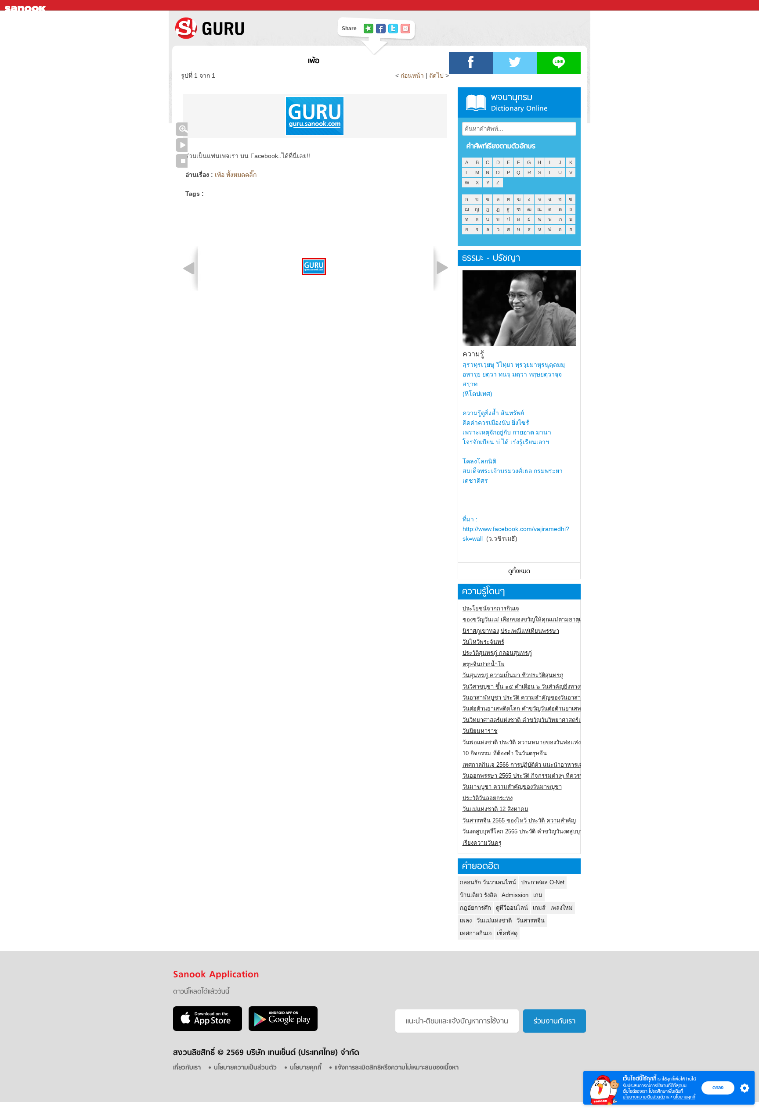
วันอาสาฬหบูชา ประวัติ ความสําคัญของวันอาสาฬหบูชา (531, 697)
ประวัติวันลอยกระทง (488, 798)
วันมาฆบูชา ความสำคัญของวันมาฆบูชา (512, 786)
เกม (537, 895)
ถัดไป (436, 75)
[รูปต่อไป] (442, 267)
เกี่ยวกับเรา (187, 1068)
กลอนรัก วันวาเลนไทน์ (488, 882)
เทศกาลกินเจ (476, 933)
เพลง (466, 920)
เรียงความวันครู (482, 843)
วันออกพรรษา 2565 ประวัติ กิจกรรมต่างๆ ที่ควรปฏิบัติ (528, 775)
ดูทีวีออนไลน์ (512, 907)
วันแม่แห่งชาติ (494, 920)
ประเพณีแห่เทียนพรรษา (530, 631)
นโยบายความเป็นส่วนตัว (644, 1097)
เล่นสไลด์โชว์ (182, 145)
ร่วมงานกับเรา (554, 1021)
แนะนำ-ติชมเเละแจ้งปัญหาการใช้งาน (457, 1021)
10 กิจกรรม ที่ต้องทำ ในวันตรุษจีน (505, 753)
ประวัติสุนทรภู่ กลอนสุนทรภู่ (497, 653)
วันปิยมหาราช (480, 731)
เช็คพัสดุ (507, 933)
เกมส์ (539, 907)
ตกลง (717, 1087)
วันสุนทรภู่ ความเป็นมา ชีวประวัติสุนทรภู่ (513, 675)
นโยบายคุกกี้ (684, 1097)
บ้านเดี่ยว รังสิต (478, 895)
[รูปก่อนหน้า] (189, 267)
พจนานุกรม (519, 102)
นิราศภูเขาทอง (481, 631)
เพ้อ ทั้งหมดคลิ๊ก (236, 174)
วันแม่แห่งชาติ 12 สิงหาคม (495, 809)
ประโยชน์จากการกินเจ (491, 608)
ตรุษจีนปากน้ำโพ (484, 664)
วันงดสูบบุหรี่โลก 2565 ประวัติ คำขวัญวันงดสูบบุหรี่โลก (530, 831)
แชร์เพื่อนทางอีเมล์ (405, 28)
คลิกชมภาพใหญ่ (182, 129)
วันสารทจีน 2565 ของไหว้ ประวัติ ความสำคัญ (519, 820)
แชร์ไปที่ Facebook (381, 28)
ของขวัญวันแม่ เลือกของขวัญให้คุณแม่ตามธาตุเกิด (525, 619)
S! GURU (245, 28)
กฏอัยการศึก (475, 907)
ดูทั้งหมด (519, 572)
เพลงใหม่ (561, 907)
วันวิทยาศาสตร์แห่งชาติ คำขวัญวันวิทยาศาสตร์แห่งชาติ (531, 720)
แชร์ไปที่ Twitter (393, 28)
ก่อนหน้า (413, 75)
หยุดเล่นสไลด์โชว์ (182, 161)
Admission (515, 895)
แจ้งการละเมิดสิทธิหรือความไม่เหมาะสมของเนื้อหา (397, 1068)
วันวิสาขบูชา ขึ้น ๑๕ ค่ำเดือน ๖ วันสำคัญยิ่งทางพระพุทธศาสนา (540, 686)
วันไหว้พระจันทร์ (483, 642)
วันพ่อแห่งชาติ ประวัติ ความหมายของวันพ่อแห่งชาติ (527, 742)
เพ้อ (313, 61)
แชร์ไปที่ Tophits (368, 28)
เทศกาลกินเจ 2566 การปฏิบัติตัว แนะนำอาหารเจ (522, 764)
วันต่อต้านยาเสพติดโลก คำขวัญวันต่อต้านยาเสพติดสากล (532, 708)
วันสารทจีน (531, 920)
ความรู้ (473, 354)
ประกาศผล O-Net (542, 882)
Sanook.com (26, 5)
